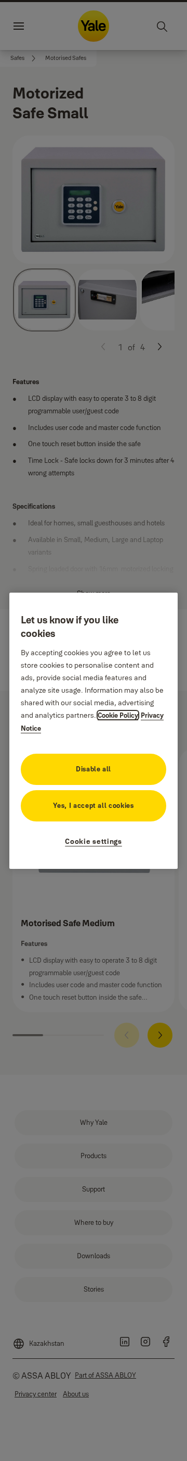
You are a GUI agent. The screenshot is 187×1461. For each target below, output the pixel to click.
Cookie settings (93, 841)
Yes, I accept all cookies (93, 805)
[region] (93, 730)
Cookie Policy (118, 715)
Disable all (93, 769)
